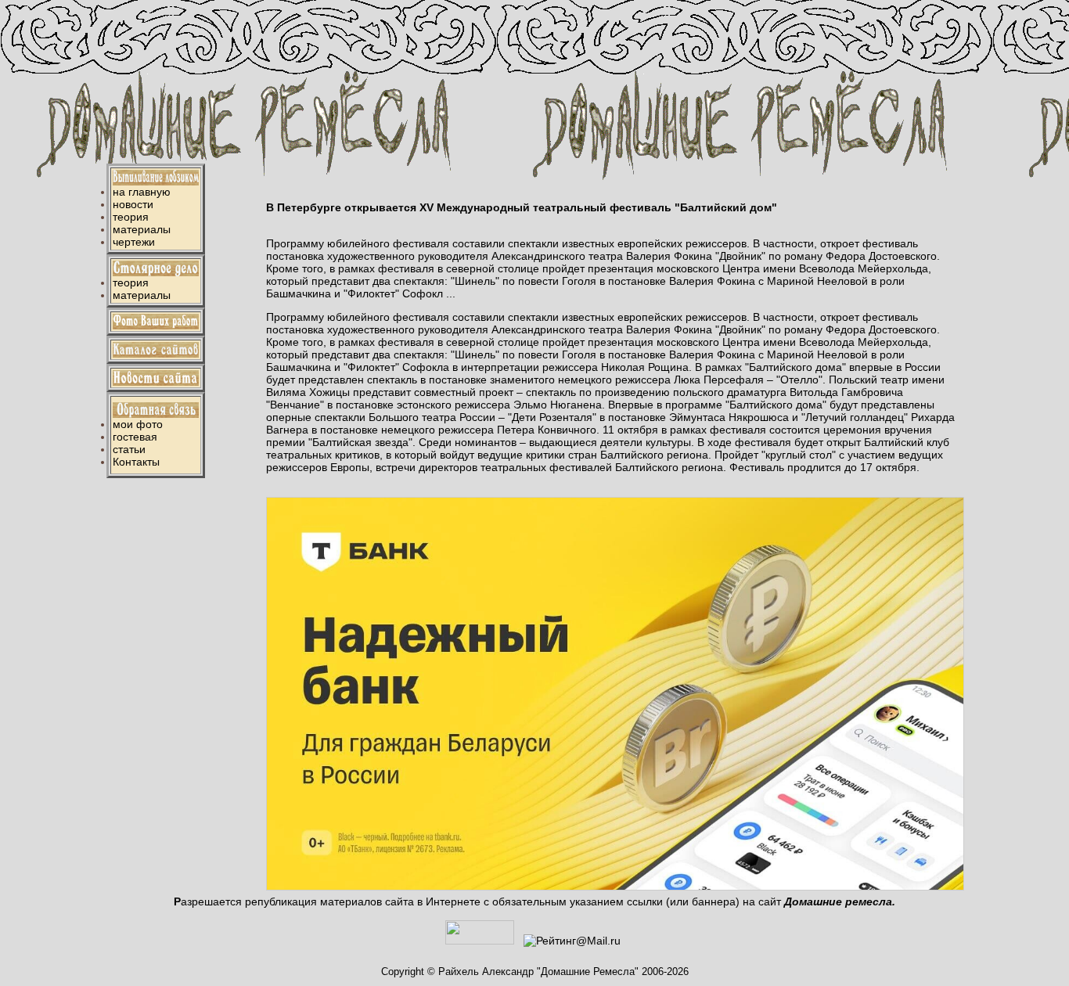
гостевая (135, 436)
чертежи (134, 242)
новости (133, 204)
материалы (142, 229)
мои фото (138, 424)
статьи (129, 449)
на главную (142, 191)
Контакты (136, 461)
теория (131, 217)
